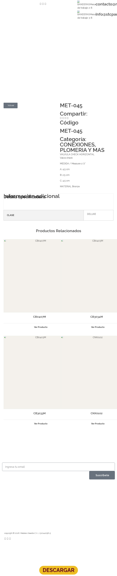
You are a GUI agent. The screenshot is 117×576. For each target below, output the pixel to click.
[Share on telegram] (65, 118)
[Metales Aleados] (14, 492)
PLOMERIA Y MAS (82, 150)
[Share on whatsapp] (67, 118)
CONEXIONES (77, 144)
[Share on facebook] (61, 118)
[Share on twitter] (63, 118)
